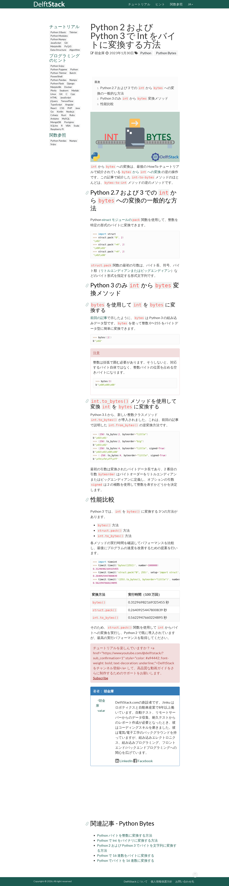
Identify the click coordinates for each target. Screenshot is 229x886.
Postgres (69, 122)
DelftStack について (136, 881)
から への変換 (141, 172)
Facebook (145, 761)
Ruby (72, 115)
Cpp (73, 94)
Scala (76, 125)
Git (66, 42)
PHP (69, 108)
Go (52, 111)
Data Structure (58, 49)
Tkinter (73, 32)
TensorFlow (67, 101)
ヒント (160, 4)
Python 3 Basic (58, 32)
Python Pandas (58, 79)
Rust (63, 115)
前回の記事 (98, 318)
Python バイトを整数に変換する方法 (124, 835)
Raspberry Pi (57, 129)
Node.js (70, 111)
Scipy (53, 144)
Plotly (53, 90)
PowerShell (56, 76)
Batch (73, 72)
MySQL (66, 118)
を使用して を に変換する (132, 307)
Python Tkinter (58, 72)
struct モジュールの (117, 220)
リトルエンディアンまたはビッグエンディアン (135, 270)
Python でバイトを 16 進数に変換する (125, 860)
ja (189, 4)
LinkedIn (126, 761)
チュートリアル (139, 4)
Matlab (75, 90)
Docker (68, 87)
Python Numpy (58, 39)
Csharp (54, 115)
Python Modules (59, 35)
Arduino (54, 118)
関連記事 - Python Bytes (122, 823)
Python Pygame (58, 69)
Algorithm (74, 49)
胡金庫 (100, 53)
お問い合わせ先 (184, 881)
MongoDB (55, 122)
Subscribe (100, 678)
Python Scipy (57, 65)
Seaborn (64, 90)
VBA (68, 125)
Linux (53, 94)
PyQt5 (67, 46)
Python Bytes (166, 53)
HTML (53, 97)
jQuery (54, 101)
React (53, 108)
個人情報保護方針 (161, 881)
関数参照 (176, 4)
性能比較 (107, 104)
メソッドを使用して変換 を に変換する (133, 403)
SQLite (54, 125)
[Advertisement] (65, 198)
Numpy (73, 79)
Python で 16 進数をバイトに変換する (125, 855)
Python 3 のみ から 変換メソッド (134, 98)
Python (74, 69)
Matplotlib (55, 46)
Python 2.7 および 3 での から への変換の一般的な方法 (133, 200)
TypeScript (56, 104)
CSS (62, 108)
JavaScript (55, 42)
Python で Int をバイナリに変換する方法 (127, 840)
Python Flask (57, 83)
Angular (69, 104)
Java (77, 108)
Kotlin (60, 111)
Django (70, 83)
